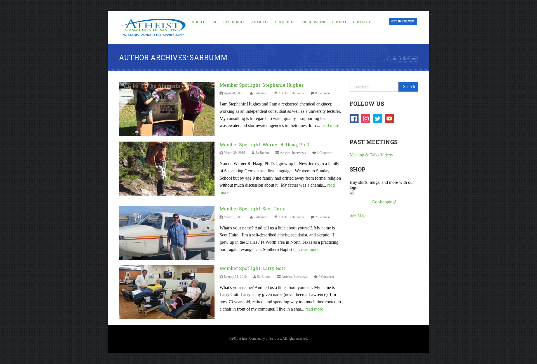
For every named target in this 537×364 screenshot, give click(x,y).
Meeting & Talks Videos (371, 154)
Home (393, 59)
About (198, 21)
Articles (260, 21)
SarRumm (260, 93)
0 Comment (323, 93)
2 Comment (323, 217)
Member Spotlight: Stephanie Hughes (261, 85)
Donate (339, 21)
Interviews (297, 93)
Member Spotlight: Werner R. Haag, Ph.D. (265, 144)
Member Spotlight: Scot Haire (253, 209)
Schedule (285, 21)
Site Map (358, 215)
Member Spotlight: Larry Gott (252, 268)
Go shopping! (384, 201)
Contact (362, 21)
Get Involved (402, 21)
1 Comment (324, 153)
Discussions (313, 21)
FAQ (214, 21)
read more (330, 125)
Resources (234, 21)
